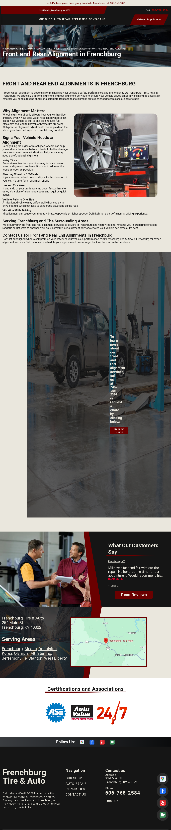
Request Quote (119, 431)
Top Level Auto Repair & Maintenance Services (61, 48)
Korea (7, 653)
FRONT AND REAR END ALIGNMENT (109, 48)
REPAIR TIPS (79, 19)
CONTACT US (97, 19)
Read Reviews (134, 594)
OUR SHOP (45, 19)
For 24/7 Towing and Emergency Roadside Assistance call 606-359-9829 (85, 3)
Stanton (35, 658)
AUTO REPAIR (62, 19)
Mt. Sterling (40, 653)
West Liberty (55, 658)
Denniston (47, 648)
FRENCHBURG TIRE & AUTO (18, 48)
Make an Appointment (149, 19)
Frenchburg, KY (116, 561)
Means (31, 648)
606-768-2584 (159, 10)
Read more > (116, 579)
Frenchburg (12, 648)
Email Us (111, 800)
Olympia (21, 653)
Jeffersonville (14, 658)
